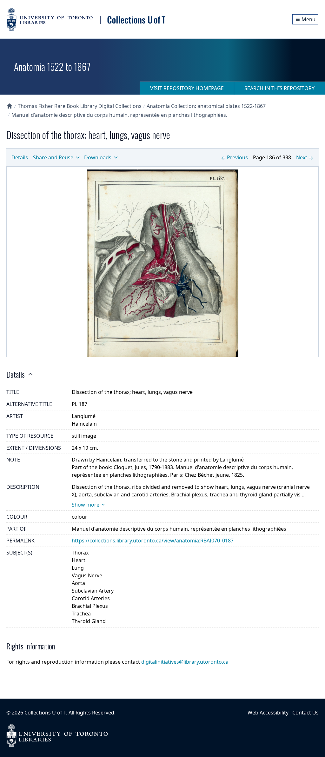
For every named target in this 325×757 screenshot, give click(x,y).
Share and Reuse (53, 157)
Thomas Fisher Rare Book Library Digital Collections (80, 106)
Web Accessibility (268, 712)
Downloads (97, 157)
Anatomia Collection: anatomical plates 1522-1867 (206, 106)
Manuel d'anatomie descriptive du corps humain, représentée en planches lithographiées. (119, 114)
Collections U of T (45, 712)
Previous (237, 157)
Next (301, 157)
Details (19, 157)
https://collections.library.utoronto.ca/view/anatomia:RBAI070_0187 (153, 540)
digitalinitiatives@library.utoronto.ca (185, 661)
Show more (85, 504)
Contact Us (305, 712)
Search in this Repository (279, 88)
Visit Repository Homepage (187, 88)
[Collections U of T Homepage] (9, 106)
